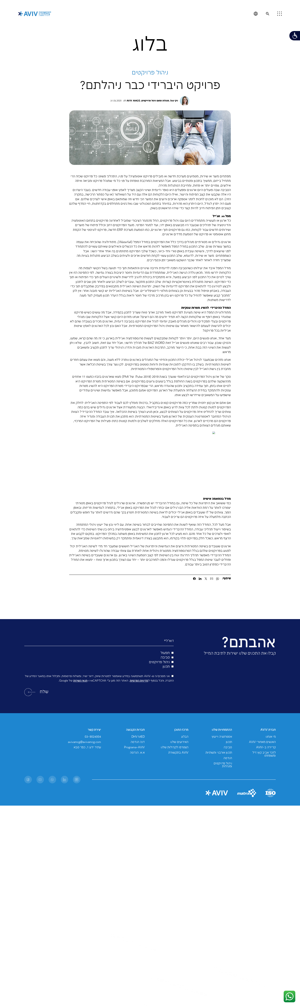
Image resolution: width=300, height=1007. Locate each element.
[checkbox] (99, 660)
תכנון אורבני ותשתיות (219, 752)
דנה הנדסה (138, 742)
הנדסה (227, 758)
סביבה (228, 747)
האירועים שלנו (179, 742)
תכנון (229, 742)
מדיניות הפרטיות (139, 680)
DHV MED (138, 736)
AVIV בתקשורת (178, 752)
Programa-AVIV (134, 747)
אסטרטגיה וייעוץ (222, 736)
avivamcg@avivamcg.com (84, 742)
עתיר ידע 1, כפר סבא (87, 747)
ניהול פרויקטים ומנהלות (223, 765)
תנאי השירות (80, 680)
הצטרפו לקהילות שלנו (174, 747)
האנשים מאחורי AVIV (262, 742)
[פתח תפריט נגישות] (294, 35)
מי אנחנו (271, 736)
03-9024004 (93, 736)
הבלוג (184, 736)
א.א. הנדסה (137, 752)
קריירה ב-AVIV (266, 747)
